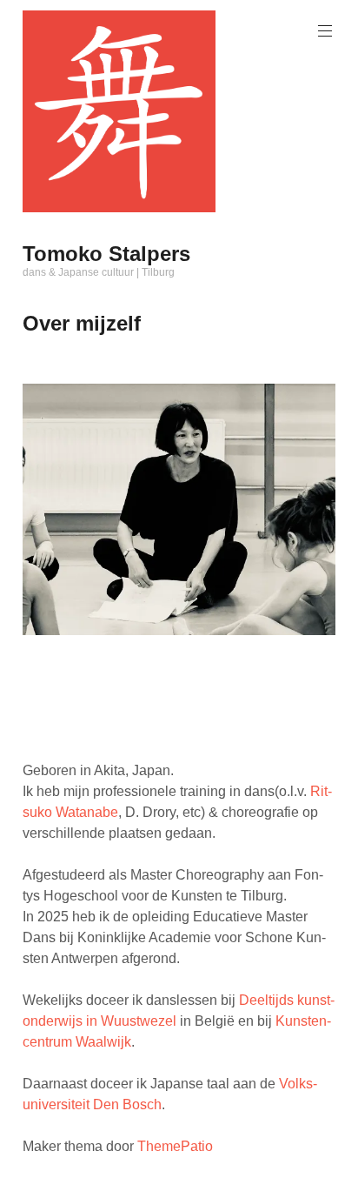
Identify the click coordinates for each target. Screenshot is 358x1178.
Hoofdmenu (325, 31)
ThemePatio (175, 1146)
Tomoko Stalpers (106, 253)
